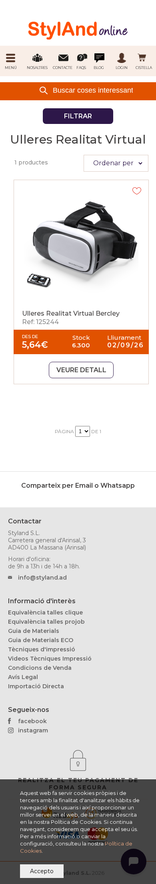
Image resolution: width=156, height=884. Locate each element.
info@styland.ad (42, 577)
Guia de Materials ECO (40, 640)
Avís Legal (23, 677)
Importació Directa (36, 686)
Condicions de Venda (40, 667)
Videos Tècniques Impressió (50, 658)
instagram (33, 730)
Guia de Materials (33, 631)
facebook (32, 721)
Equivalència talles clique (45, 612)
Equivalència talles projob (46, 621)
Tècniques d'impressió (41, 649)
